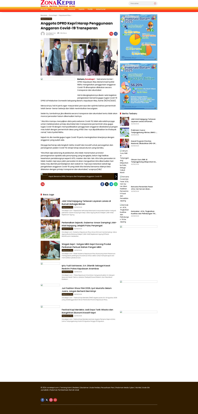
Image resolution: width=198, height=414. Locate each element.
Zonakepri (90, 79)
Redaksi (76, 387)
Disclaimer (84, 387)
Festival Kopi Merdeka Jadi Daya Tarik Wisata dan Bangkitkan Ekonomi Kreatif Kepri (87, 311)
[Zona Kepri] (58, 3)
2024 (45, 387)
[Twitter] (107, 184)
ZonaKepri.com (51, 33)
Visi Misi (138, 387)
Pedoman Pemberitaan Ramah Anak (64, 390)
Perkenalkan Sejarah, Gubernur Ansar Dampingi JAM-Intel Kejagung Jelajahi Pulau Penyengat (89, 224)
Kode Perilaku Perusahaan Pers (102, 387)
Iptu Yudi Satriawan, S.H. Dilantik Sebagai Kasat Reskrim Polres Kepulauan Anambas (86, 267)
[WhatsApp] (116, 184)
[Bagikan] (116, 34)
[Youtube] (55, 400)
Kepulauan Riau (46, 19)
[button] (155, 3)
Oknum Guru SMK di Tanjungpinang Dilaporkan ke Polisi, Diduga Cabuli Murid (143, 161)
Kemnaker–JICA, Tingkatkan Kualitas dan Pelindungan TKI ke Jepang (143, 212)
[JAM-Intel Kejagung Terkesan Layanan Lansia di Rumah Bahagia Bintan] (50, 207)
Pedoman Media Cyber (125, 387)
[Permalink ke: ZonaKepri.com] (43, 34)
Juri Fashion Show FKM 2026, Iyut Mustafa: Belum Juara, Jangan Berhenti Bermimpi (87, 289)
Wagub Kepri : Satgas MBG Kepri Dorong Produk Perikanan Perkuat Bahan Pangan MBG (86, 245)
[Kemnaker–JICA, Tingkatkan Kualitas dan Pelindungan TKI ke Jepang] (124, 213)
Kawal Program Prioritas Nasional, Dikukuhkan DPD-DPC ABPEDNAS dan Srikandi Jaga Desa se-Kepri (144, 142)
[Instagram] (51, 400)
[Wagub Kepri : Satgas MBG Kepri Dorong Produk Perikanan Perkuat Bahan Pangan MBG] (50, 250)
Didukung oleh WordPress (51, 408)
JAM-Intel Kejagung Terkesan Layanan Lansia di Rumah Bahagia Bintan (143, 120)
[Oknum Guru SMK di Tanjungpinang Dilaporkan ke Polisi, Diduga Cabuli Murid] (124, 162)
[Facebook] (102, 184)
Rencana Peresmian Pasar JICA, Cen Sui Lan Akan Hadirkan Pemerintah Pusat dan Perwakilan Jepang (142, 188)
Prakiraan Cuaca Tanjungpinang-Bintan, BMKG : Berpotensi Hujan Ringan (143, 131)
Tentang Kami (66, 387)
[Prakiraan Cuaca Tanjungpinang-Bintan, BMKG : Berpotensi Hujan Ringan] (124, 132)
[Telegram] (111, 184)
